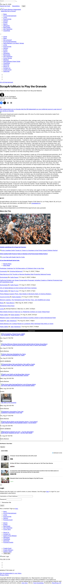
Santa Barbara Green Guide (11, 61)
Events (5, 22)
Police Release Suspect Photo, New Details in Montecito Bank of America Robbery (26, 294)
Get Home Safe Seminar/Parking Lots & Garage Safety (18, 385)
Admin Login (7, 553)
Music (2, 303)
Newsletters (16, 6)
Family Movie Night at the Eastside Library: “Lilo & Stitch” (19, 423)
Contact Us (6, 68)
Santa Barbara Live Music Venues (13, 43)
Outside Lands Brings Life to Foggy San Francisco (13, 247)
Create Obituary (8, 550)
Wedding (6, 60)
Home (5, 36)
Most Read (6, 265)
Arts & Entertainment (9, 16)
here (47, 491)
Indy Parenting (7, 29)
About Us (6, 66)
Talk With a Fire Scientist (8, 402)
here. (16, 508)
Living (5, 17)
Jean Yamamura (11, 320)
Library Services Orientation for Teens (12, 355)
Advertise (6, 65)
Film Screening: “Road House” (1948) (12, 335)
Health (2, 320)
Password (3, 499)
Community (4, 271)
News (5, 14)
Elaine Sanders (16, 297)
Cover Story (7, 529)
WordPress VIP (56, 583)
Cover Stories (7, 58)
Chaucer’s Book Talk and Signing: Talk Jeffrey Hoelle (17, 365)
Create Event (7, 69)
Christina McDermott (16, 271)
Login (23, 6)
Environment (4, 277)
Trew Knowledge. (38, 583)
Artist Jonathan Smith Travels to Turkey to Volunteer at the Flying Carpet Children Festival (24, 253)
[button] (31, 457)
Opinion (5, 21)
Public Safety (4, 291)
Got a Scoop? (11, 11)
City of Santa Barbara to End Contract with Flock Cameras (18, 288)
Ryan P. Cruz (14, 291)
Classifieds (6, 30)
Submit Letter (7, 551)
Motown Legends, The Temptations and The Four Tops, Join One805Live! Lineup (25, 300)
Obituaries (6, 25)
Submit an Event (5, 6)
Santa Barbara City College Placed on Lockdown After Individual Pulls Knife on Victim (26, 323)
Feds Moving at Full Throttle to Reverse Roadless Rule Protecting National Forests (25, 274)
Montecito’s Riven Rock (7, 306)
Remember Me (6, 502)
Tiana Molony (10, 303)
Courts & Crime (5, 297)
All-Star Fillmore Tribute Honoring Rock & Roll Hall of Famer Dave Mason (23, 345)
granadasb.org (35, 203)
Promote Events (8, 542)
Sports (5, 24)
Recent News (7, 264)
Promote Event (8, 520)
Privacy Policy (4, 575)
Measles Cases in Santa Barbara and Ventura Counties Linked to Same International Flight (28, 317)
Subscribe (4, 11)
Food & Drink (7, 19)
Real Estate (6, 27)
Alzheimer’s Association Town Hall (11, 412)
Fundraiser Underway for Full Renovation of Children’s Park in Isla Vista (22, 268)
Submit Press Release (10, 536)
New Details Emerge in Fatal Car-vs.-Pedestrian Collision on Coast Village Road (25, 312)
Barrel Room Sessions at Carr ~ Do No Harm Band (16, 433)
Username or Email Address (8, 496)
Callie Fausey (14, 277)
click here (25, 583)
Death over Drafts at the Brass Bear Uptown (14, 375)
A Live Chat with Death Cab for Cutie (10, 260)
